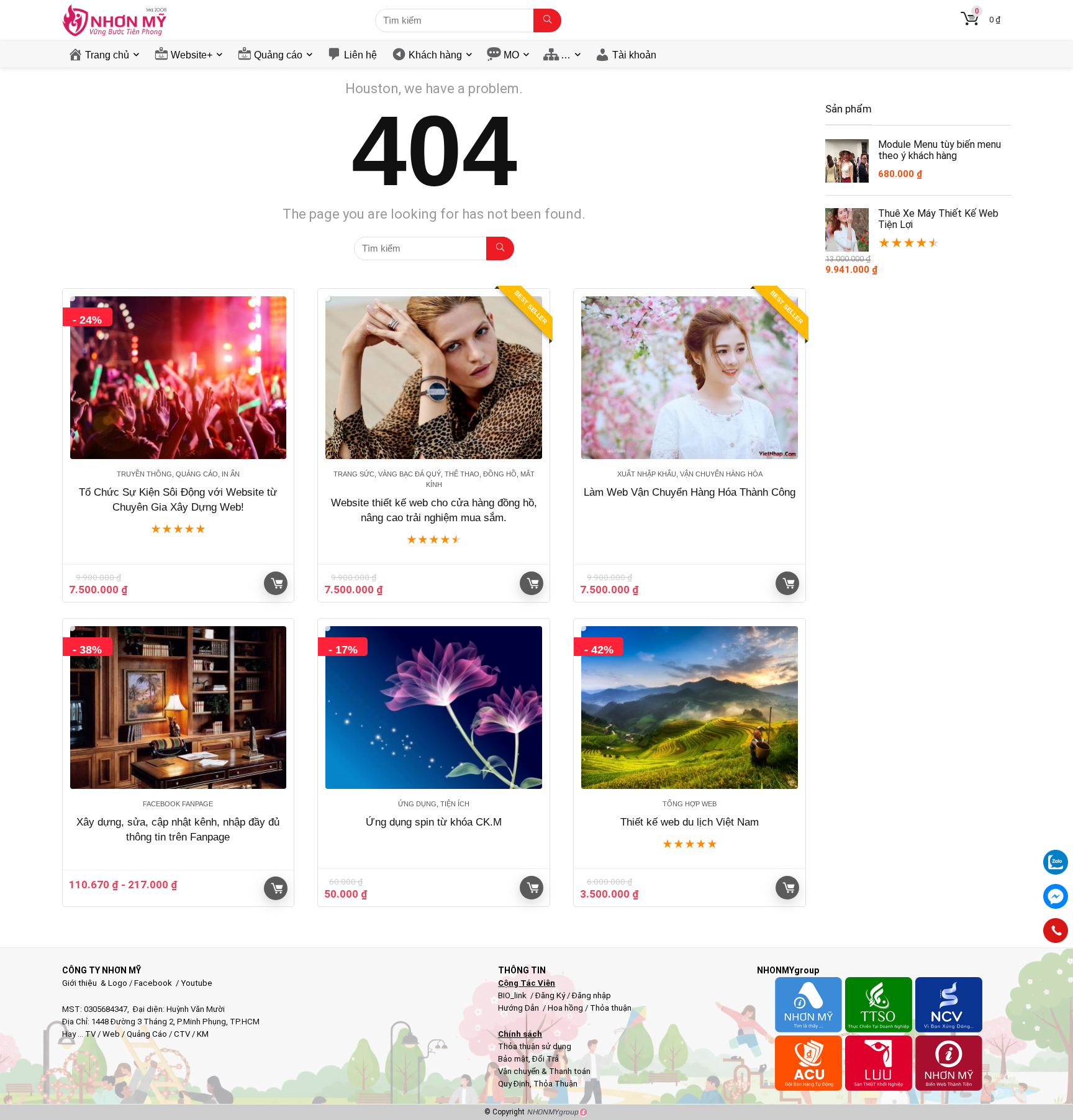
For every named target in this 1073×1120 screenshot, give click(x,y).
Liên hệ (360, 55)
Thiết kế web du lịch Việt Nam (689, 822)
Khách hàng (435, 55)
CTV (182, 1034)
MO (511, 55)
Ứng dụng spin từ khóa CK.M (434, 822)
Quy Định (514, 1083)
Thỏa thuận (610, 1008)
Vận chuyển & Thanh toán (544, 1071)
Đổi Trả (545, 1058)
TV (89, 1034)
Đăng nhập (591, 995)
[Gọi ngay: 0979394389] (1055, 930)
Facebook (153, 983)
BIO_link (513, 995)
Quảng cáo (278, 55)
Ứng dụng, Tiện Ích (433, 804)
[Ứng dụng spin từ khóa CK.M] (433, 707)
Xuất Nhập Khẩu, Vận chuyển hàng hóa (690, 474)
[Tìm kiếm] (547, 20)
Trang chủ (107, 55)
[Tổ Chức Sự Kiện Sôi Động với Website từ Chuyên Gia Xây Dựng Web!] (178, 377)
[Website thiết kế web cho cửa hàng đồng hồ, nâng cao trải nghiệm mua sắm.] (433, 377)
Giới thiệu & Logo (94, 983)
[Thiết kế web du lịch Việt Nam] (689, 707)
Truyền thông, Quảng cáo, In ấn (178, 474)
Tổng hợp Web (690, 804)
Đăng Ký (551, 995)
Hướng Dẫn (519, 1008)
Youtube (196, 983)
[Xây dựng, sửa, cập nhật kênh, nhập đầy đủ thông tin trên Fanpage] (178, 707)
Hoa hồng (565, 1008)
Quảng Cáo (147, 1034)
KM (203, 1034)
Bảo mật (513, 1058)
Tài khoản (634, 55)
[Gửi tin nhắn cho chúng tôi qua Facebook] (1055, 896)
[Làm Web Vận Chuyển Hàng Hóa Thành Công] (689, 377)
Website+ (191, 55)
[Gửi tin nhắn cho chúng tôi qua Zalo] (1055, 855)
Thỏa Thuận (554, 1083)
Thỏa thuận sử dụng (534, 1046)
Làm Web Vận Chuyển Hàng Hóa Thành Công (689, 492)
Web (111, 1034)
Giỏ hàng (275, 583)
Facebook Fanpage (178, 804)
